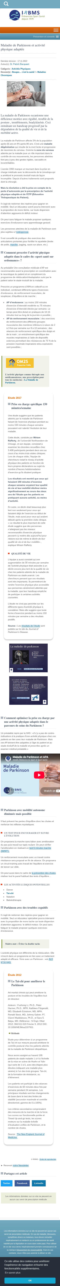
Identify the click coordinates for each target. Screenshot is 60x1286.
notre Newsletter (21, 1165)
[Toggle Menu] (56, 30)
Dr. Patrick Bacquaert (19, 64)
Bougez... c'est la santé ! (23, 72)
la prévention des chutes (44, 873)
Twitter (6, 1183)
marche (14, 244)
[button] (44, 37)
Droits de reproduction (48, 1159)
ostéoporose (22, 232)
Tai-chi (10, 893)
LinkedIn (38, 1183)
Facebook (22, 1183)
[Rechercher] (6, 6)
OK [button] (30, 1280)
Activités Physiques (21, 69)
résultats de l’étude (31, 626)
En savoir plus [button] (12, 1272)
